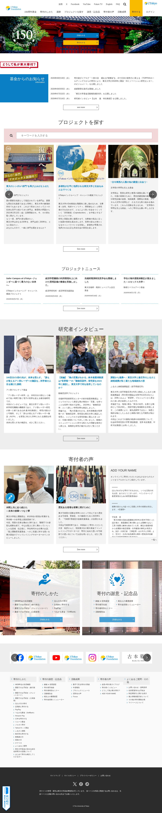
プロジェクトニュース (81, 690)
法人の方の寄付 (60, 601)
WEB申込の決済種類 (23, 601)
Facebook (75, 4)
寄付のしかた (19, 679)
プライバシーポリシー (88, 775)
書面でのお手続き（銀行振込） (28, 605)
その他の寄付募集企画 (137, 700)
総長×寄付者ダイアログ (111, 684)
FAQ (118, 4)
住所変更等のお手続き (137, 690)
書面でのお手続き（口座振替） (28, 612)
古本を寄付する (21, 719)
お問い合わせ (106, 775)
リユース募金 (20, 722)
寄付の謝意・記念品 (52, 679)
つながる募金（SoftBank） (65, 612)
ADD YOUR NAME (109, 693)
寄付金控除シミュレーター (129, 605)
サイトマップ (55, 775)
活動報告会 (100, 612)
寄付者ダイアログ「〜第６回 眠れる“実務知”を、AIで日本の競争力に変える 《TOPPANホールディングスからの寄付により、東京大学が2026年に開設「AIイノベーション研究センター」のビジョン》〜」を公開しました (114, 81)
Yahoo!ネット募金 (22, 728)
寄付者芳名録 (101, 605)
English (109, 4)
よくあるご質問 (21, 746)
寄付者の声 (105, 679)
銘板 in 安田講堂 (102, 601)
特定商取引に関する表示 (138, 693)
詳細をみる (81, 35)
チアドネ (18, 743)
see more (81, 107)
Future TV (98, 4)
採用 (60, 4)
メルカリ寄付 (20, 725)
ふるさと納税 (20, 731)
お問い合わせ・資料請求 (138, 687)
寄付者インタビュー (109, 687)
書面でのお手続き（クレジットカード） (32, 608)
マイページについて (136, 702)
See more (81, 249)
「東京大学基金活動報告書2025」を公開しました (95, 94)
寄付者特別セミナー (104, 608)
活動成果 (75, 679)
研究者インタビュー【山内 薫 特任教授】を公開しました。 (101, 99)
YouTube (86, 4)
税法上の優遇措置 (125, 601)
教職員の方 (19, 737)
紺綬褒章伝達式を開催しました (87, 89)
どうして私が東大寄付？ (111, 690)
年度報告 (76, 687)
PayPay (57, 608)
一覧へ (154, 540)
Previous (9, 194)
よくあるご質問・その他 (137, 680)
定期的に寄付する (61, 605)
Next (153, 194)
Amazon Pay (20, 716)
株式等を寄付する (21, 734)
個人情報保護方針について (138, 696)
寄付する (136, 12)
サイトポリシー (70, 775)
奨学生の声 (77, 693)
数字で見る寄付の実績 (81, 684)
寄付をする (81, 42)
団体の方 (18, 740)
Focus (75, 696)
